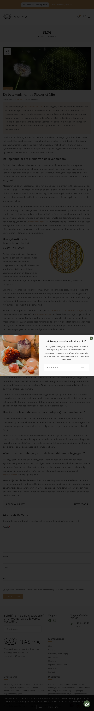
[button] (91, 338)
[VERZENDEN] (82, 367)
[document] (47, 355)
